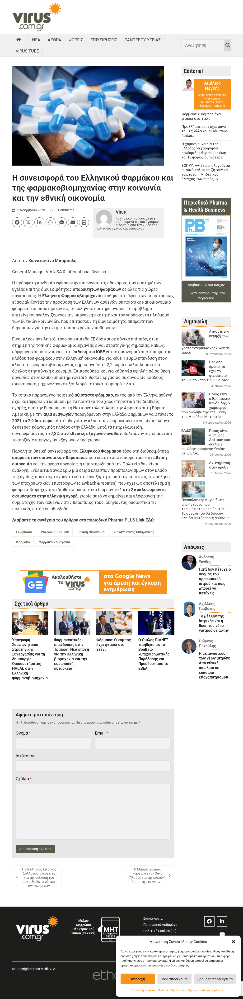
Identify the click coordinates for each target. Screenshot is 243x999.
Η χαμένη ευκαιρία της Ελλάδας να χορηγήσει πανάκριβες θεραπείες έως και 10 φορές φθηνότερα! (204, 150)
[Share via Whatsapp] (51, 222)
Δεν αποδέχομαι (174, 979)
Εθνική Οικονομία (91, 532)
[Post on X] (28, 222)
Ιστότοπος (26, 755)
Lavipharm (24, 532)
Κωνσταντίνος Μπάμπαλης (133, 532)
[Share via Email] (73, 222)
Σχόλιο (24, 778)
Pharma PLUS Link (55, 532)
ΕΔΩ (149, 519)
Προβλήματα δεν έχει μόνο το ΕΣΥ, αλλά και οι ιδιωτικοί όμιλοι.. (205, 131)
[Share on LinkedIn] (39, 222)
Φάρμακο (23, 542)
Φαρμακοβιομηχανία (54, 542)
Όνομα (23, 733)
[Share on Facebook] (17, 222)
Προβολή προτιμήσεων (215, 979)
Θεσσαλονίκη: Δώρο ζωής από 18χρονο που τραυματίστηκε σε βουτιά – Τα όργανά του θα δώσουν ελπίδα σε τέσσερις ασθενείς (205, 509)
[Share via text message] (62, 222)
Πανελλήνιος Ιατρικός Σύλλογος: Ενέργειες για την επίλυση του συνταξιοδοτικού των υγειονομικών (39, 877)
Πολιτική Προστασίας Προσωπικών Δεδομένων (190, 990)
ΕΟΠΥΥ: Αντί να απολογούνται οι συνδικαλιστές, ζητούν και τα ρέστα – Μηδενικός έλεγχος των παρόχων (206, 172)
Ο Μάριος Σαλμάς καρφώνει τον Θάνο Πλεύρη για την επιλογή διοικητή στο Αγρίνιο (147, 875)
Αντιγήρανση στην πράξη (219, 465)
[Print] (84, 222)
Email (101, 733)
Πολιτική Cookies (143, 990)
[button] (233, 941)
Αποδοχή (138, 979)
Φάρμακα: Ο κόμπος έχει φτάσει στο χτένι (201, 116)
